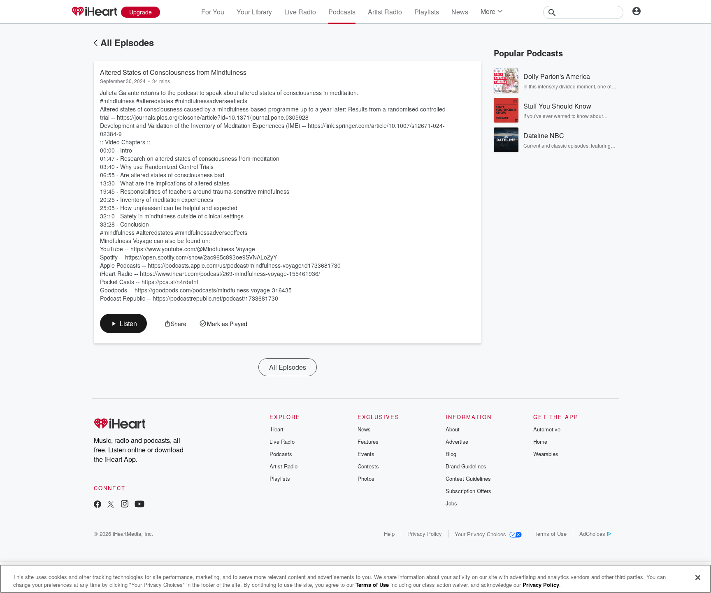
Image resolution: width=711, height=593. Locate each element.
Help (389, 533)
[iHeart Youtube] (139, 505)
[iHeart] (94, 12)
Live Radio (300, 11)
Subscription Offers (468, 491)
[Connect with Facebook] (97, 505)
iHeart (276, 429)
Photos (366, 478)
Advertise (457, 441)
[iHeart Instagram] (124, 505)
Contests (368, 466)
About (453, 429)
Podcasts (342, 11)
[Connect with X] (110, 505)
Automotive (546, 429)
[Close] (698, 578)
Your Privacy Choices (480, 534)
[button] (123, 323)
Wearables (545, 454)
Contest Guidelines (468, 478)
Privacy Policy (424, 533)
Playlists (426, 11)
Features (368, 441)
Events (366, 454)
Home (540, 441)
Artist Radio (385, 11)
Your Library (254, 11)
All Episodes (127, 42)
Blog (451, 454)
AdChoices (592, 533)
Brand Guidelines (466, 466)
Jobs (451, 503)
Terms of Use (550, 533)
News (459, 11)
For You (212, 11)
